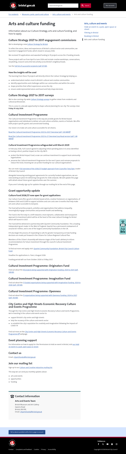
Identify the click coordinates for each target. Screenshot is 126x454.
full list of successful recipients (31, 66)
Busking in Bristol (91, 36)
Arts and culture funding (94, 39)
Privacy (43, 449)
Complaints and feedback (24, 449)
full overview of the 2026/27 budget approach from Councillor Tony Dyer (47, 169)
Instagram (116, 444)
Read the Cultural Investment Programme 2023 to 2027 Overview (39, 132)
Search (87, 6)
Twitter (103, 444)
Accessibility (52, 449)
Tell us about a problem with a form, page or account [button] (26, 432)
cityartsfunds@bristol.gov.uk (25, 357)
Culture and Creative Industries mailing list (36, 367)
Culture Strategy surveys (40, 99)
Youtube (107, 444)
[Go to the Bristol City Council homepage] (12, 443)
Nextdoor (112, 444)
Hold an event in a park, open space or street (100, 28)
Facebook (98, 444)
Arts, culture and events (95, 23)
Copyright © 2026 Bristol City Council (105, 449)
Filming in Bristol (91, 33)
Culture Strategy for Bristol (37, 44)
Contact (11, 449)
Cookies (36, 449)
